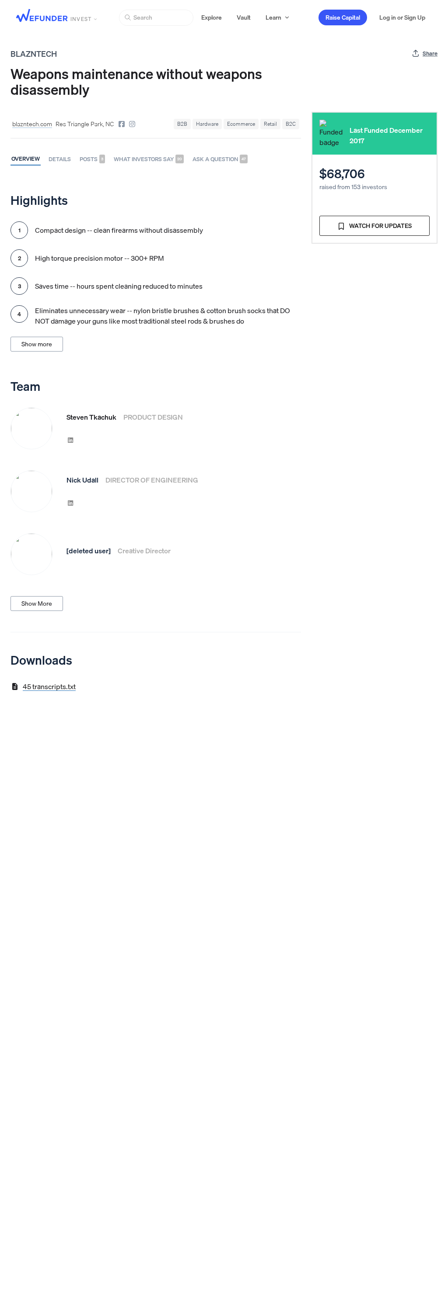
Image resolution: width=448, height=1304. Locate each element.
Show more (36, 344)
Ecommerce (241, 124)
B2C (291, 124)
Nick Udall (82, 480)
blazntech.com (32, 124)
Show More (36, 603)
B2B (182, 124)
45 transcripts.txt (49, 686)
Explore (211, 17)
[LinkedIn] (70, 440)
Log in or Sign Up (402, 17)
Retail (270, 124)
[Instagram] (132, 124)
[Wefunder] (42, 16)
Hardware (207, 124)
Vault (244, 17)
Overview (25, 158)
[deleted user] (88, 550)
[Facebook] (121, 124)
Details (60, 159)
